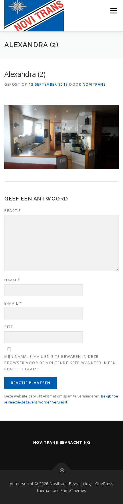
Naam (12, 279)
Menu (113, 10)
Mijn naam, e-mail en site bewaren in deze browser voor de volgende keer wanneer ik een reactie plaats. (60, 363)
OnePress (104, 483)
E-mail (13, 303)
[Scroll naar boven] (61, 470)
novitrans (94, 84)
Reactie (12, 210)
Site (8, 326)
